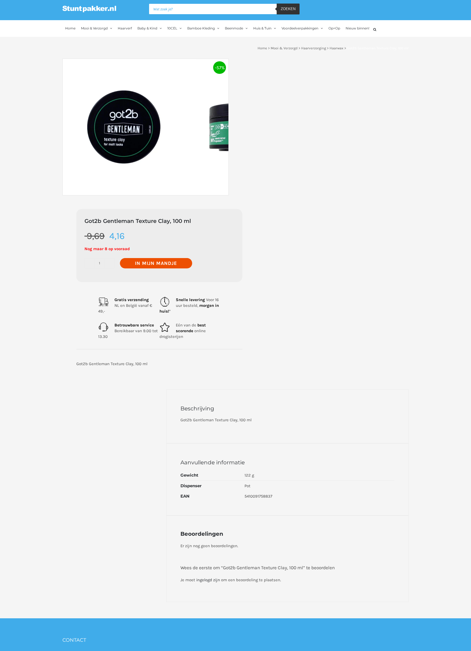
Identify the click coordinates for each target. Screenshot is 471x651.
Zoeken (288, 9)
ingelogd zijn (208, 579)
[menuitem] (70, 28)
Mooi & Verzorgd (284, 48)
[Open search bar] (375, 29)
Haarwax (336, 48)
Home (262, 48)
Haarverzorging (313, 48)
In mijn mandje (156, 263)
